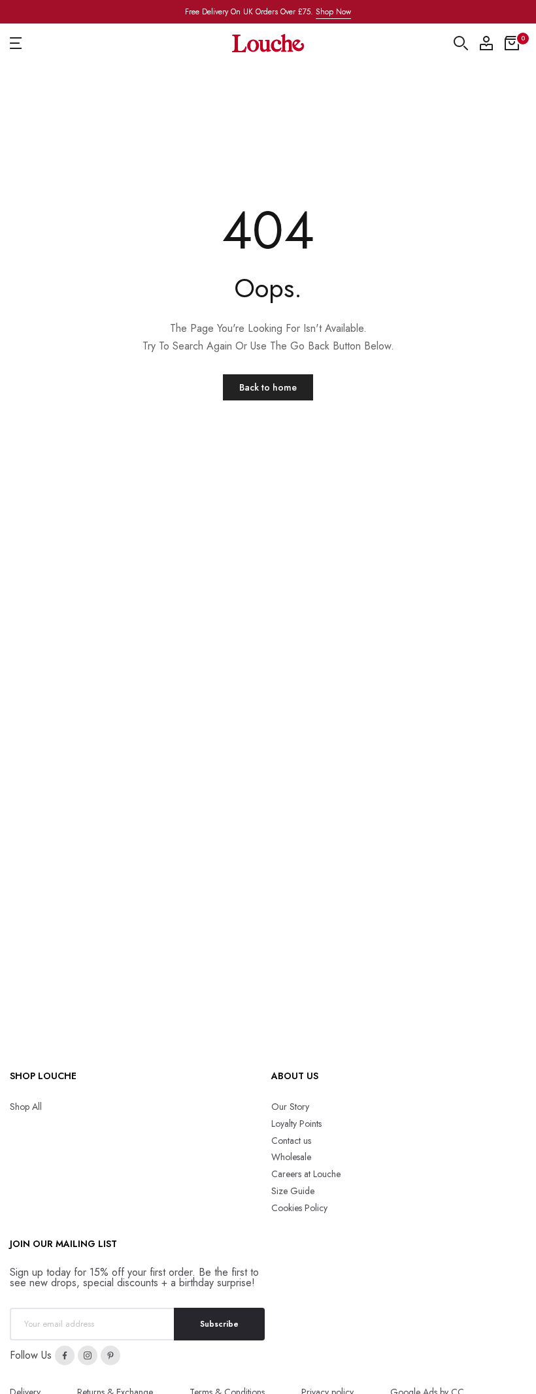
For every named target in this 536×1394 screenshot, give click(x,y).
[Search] (461, 43)
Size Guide (292, 1190)
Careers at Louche (306, 1173)
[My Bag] (512, 43)
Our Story (290, 1106)
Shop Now (333, 12)
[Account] (486, 43)
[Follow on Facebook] (65, 1355)
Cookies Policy (299, 1207)
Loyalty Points (296, 1123)
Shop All (26, 1106)
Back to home (268, 387)
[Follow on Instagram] (87, 1355)
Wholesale (291, 1156)
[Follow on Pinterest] (110, 1355)
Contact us (291, 1140)
